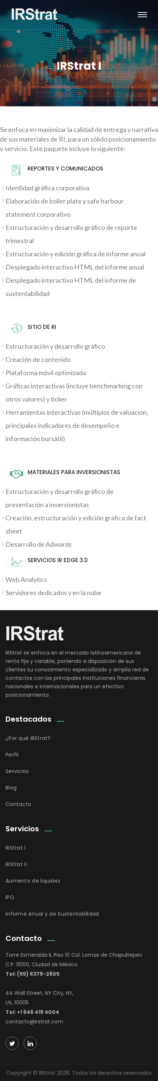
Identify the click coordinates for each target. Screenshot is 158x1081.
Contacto (18, 804)
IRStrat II (16, 864)
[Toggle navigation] (142, 14)
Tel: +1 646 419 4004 (32, 1012)
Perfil (12, 754)
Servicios (17, 771)
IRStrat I (16, 847)
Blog (11, 787)
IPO (10, 897)
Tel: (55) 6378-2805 (33, 974)
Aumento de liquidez (33, 880)
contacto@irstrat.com (34, 1021)
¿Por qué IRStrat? (28, 738)
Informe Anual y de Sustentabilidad (52, 913)
